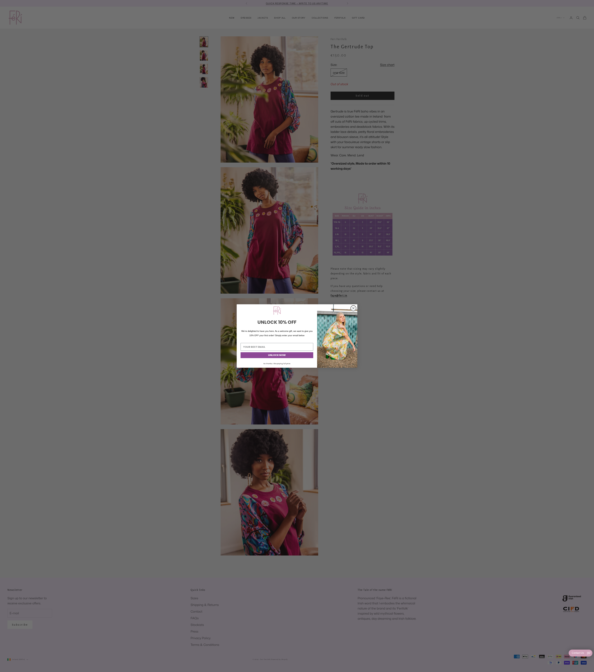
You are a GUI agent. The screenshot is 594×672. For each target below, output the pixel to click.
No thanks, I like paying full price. (277, 363)
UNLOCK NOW (277, 355)
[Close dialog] (353, 308)
